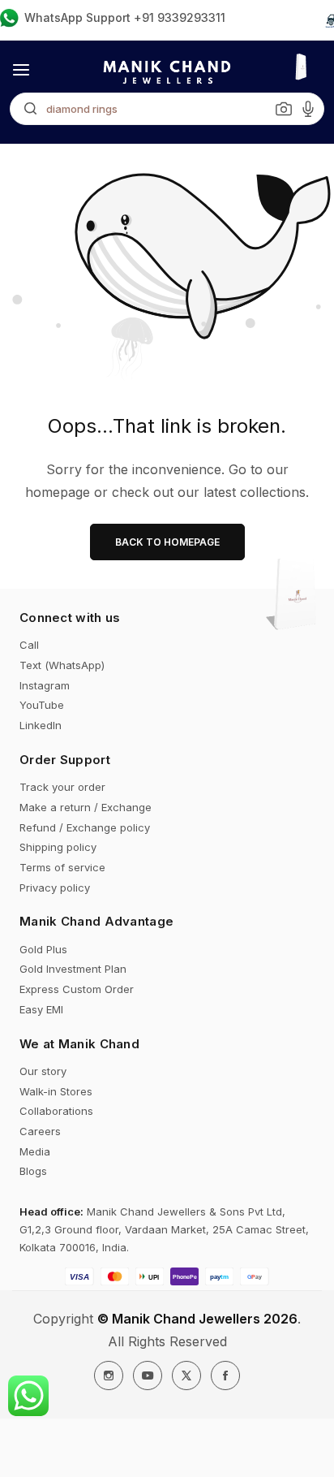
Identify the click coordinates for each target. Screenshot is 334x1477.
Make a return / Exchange (85, 807)
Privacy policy (54, 887)
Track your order (62, 786)
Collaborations (56, 1110)
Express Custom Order (76, 989)
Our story (42, 1071)
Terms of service (62, 867)
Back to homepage (167, 542)
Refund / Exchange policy (84, 827)
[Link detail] (108, 1375)
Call (29, 644)
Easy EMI (41, 1009)
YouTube (41, 704)
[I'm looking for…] (26, 109)
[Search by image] (283, 109)
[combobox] (167, 109)
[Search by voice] (308, 109)
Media (34, 1151)
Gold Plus (43, 949)
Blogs (33, 1170)
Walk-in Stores (55, 1091)
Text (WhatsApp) (62, 665)
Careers (40, 1131)
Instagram (44, 685)
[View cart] (296, 596)
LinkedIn (40, 725)
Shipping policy (57, 846)
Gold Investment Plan (72, 968)
